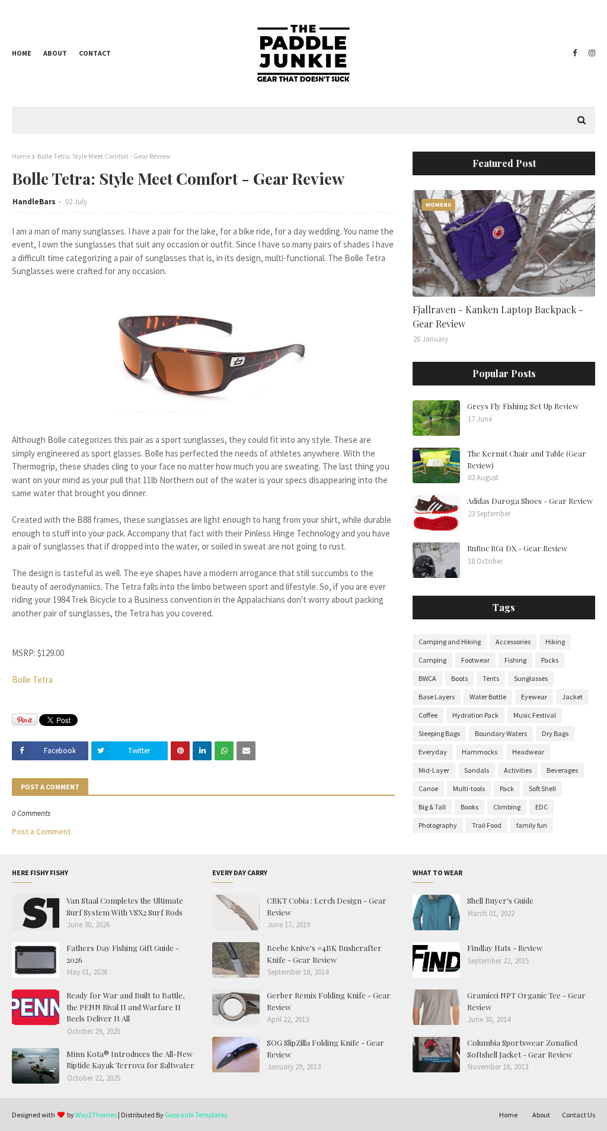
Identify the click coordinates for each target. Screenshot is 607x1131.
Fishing (515, 660)
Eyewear (534, 696)
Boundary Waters (501, 733)
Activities (518, 770)
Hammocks (479, 751)
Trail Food (486, 825)
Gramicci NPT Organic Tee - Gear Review (526, 1001)
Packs (549, 660)
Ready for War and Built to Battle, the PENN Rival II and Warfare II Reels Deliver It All (125, 1006)
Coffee (427, 715)
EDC (541, 806)
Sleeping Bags (439, 733)
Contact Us (578, 1114)
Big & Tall (432, 806)
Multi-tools (469, 788)
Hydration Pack (475, 715)
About (55, 53)
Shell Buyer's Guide (500, 900)
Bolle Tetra (32, 679)
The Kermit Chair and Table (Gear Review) (526, 459)
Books (469, 806)
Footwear (475, 660)
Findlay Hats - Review (504, 948)
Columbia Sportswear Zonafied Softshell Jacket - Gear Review (522, 1048)
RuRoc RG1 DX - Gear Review (517, 548)
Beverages (562, 770)
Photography (437, 825)
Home (21, 53)
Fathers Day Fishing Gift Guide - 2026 (122, 954)
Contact (95, 53)
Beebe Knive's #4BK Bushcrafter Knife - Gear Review (324, 954)
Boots (459, 678)
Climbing (506, 806)
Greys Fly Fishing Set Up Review (523, 406)
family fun (531, 825)
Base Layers (436, 696)
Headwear (528, 751)
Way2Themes (96, 1114)
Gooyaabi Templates (196, 1114)
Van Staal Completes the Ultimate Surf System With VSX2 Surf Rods (124, 906)
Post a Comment (41, 831)
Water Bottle (487, 696)
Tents (491, 678)
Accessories (513, 641)
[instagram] (590, 53)
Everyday (432, 751)
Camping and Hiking (449, 641)
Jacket (572, 696)
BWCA (427, 678)
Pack (507, 788)
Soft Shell (542, 788)
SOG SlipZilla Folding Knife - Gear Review (325, 1048)
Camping (432, 660)
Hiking (555, 641)
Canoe (428, 788)
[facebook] (575, 53)
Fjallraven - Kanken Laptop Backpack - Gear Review (498, 316)
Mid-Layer (433, 770)
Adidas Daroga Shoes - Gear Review (530, 501)
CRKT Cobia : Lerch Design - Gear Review (326, 906)
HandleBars (34, 202)
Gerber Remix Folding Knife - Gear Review (329, 1001)
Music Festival (534, 715)
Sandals (476, 770)
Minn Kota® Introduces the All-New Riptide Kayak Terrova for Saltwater (130, 1060)
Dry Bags (555, 733)
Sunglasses (531, 678)
